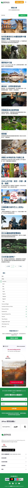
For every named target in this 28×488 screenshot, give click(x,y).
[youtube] (19, 483)
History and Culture (5, 309)
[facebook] (9, 483)
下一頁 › (20, 266)
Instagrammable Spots (6, 321)
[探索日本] (5, 2)
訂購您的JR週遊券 (19, 2)
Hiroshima (4, 281)
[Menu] (25, 2)
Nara (3, 286)
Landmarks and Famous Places (7, 306)
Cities (3, 279)
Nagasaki (4, 299)
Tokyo (3, 301)
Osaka (3, 291)
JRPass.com (4, 326)
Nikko (3, 289)
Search (22, 15)
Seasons (3, 316)
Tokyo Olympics (4, 319)
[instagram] (16, 483)
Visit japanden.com (7, 450)
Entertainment (4, 311)
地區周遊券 (17, 414)
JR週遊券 (11, 486)
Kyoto (3, 284)
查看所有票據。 (23, 413)
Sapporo (3, 294)
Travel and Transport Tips (6, 314)
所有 (2, 276)
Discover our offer (15, 382)
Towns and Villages (5, 304)
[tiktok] (13, 483)
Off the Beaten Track (5, 324)
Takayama (4, 296)
